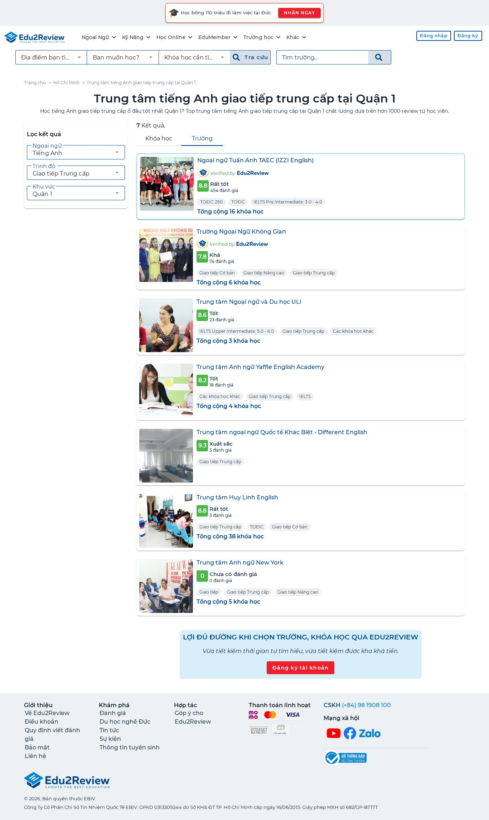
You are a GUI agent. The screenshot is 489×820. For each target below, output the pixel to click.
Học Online (170, 37)
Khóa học (158, 138)
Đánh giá (113, 713)
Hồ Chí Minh (66, 82)
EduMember (214, 37)
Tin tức (109, 730)
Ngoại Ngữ (95, 37)
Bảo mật (37, 747)
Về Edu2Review (47, 713)
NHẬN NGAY (299, 12)
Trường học (258, 37)
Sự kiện (110, 738)
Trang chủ (35, 82)
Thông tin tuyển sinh (130, 747)
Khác (292, 37)
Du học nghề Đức (125, 721)
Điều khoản (41, 721)
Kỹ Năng (133, 37)
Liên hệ (35, 756)
